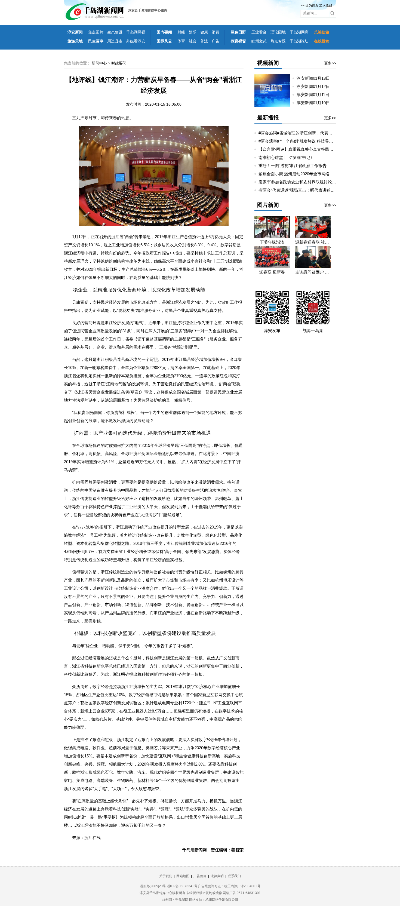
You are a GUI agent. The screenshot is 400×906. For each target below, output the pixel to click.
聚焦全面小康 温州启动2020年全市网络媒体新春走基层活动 (312, 173)
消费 (215, 32)
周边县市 (114, 41)
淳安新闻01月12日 (315, 86)
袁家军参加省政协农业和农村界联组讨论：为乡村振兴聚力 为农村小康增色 (326, 182)
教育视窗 (238, 41)
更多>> (330, 63)
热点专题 (278, 41)
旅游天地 (75, 41)
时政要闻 (119, 63)
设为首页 (311, 5)
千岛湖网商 (299, 32)
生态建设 (114, 32)
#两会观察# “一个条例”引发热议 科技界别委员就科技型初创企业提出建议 (324, 141)
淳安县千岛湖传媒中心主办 (147, 10)
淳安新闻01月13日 (315, 78)
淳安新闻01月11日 (315, 94)
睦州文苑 (259, 41)
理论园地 (278, 32)
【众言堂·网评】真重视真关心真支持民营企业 (300, 149)
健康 (204, 32)
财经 (181, 32)
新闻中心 (99, 63)
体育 (181, 41)
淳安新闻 (75, 32)
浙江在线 (92, 837)
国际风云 (164, 41)
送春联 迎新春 (272, 272)
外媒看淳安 (135, 41)
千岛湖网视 (135, 32)
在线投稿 (321, 41)
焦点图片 (95, 32)
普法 (204, 41)
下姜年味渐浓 (272, 242)
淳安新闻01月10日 (315, 102)
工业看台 (259, 32)
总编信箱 (321, 32)
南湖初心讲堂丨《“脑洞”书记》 (286, 157)
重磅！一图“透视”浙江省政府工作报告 (293, 165)
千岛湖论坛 (299, 41)
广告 (215, 41)
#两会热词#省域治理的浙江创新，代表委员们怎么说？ (308, 133)
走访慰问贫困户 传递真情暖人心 (313, 272)
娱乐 (192, 32)
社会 (192, 41)
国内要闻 (164, 32)
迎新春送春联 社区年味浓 (313, 242)
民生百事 (95, 41)
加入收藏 (325, 5)
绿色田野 (238, 32)
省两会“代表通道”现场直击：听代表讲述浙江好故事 (305, 190)
